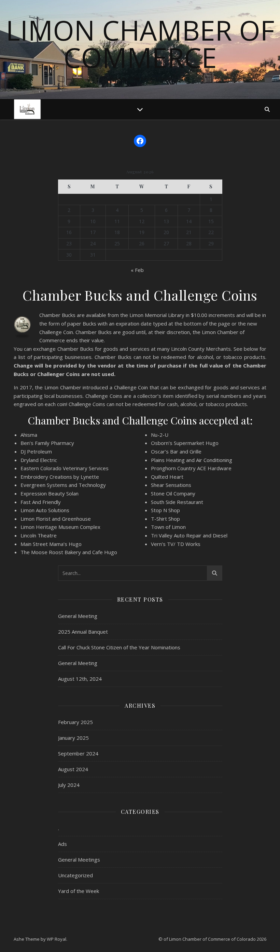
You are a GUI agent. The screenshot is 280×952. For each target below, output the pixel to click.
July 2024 (69, 784)
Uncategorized (75, 875)
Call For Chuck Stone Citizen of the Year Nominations (119, 647)
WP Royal (56, 939)
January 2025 (73, 737)
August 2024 (73, 769)
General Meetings (79, 859)
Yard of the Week (78, 891)
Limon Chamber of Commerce (140, 43)
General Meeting (77, 615)
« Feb (137, 269)
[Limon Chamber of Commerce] (27, 109)
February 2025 (75, 722)
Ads (62, 843)
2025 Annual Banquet (83, 631)
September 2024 (78, 753)
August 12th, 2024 (80, 678)
